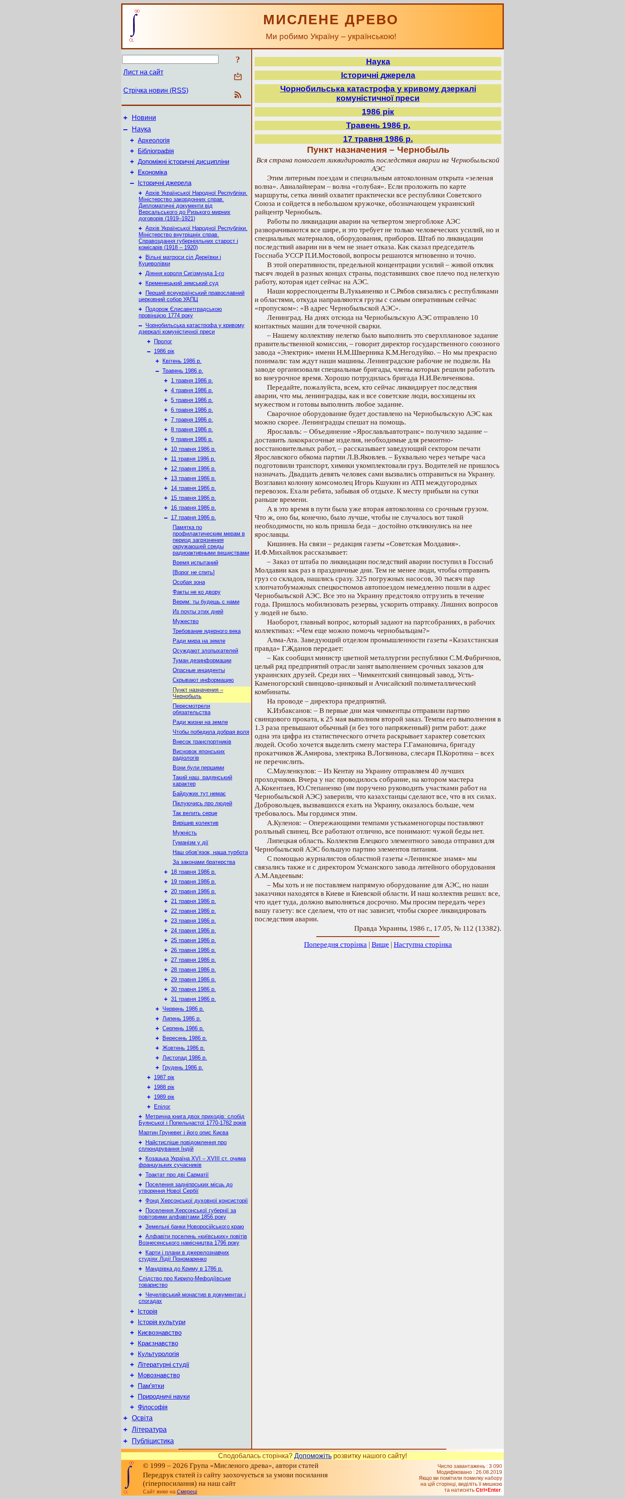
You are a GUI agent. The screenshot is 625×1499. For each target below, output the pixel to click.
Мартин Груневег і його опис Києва (183, 1132)
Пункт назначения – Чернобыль (198, 693)
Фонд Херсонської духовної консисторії (196, 1200)
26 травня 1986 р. (193, 950)
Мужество (186, 621)
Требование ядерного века (207, 631)
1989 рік (164, 1097)
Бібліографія (156, 151)
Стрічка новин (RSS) (155, 90)
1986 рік (164, 351)
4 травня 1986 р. (192, 390)
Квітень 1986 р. (182, 361)
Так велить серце (195, 813)
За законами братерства (204, 862)
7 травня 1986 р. (192, 419)
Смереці (187, 1492)
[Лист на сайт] (237, 77)
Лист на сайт (143, 72)
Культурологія (158, 1354)
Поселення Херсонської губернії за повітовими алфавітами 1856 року (187, 1213)
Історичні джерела (164, 183)
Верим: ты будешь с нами (206, 601)
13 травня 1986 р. (193, 478)
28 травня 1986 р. (193, 969)
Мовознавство (159, 1375)
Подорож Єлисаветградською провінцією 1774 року (180, 312)
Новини (144, 117)
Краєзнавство (158, 1343)
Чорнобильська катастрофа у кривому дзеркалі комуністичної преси (191, 328)
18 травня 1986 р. (193, 872)
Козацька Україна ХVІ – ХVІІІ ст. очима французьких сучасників (192, 1161)
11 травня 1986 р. (193, 459)
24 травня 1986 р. (193, 930)
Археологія (154, 140)
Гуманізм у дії (190, 842)
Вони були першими (198, 767)
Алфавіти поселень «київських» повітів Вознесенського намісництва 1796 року (193, 1239)
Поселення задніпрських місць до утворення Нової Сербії (186, 1187)
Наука (141, 129)
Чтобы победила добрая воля (211, 732)
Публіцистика (153, 1441)
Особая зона (189, 582)
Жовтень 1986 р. (183, 1048)
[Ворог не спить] (194, 572)
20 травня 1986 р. (193, 891)
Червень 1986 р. (183, 1009)
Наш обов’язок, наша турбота (210, 852)
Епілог (162, 1106)
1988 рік (164, 1087)
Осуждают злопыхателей (205, 650)
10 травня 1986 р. (193, 449)
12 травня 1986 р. (193, 468)
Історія (147, 1311)
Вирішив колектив (196, 823)
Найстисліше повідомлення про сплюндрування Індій (183, 1145)
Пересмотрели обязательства (191, 709)
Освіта (142, 1418)
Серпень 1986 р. (183, 1028)
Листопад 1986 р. (184, 1057)
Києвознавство (160, 1332)
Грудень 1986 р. (182, 1067)
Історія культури (161, 1322)
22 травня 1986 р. (193, 911)
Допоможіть (313, 1455)
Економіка (152, 172)
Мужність (185, 832)
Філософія (153, 1407)
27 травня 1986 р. (193, 960)
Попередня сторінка (335, 944)
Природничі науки (164, 1396)
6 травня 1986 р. (192, 410)
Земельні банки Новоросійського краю (194, 1226)
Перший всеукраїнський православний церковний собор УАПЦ (191, 296)
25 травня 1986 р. (193, 940)
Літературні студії (163, 1364)
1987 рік (164, 1077)
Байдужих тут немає (199, 793)
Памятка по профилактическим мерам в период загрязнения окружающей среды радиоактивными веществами (211, 540)
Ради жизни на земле (200, 722)
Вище (380, 944)
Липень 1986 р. (181, 1018)
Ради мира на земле (199, 641)
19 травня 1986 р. (193, 881)
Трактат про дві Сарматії (177, 1174)
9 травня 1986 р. (192, 439)
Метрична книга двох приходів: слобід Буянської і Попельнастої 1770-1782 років (192, 1119)
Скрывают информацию (203, 680)
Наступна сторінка (423, 944)
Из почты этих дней (198, 611)
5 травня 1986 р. (192, 400)
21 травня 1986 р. (193, 901)
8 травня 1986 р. (192, 429)
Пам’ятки (151, 1385)
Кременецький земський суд (182, 283)
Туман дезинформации (202, 660)
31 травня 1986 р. (193, 999)
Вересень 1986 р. (184, 1038)
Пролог (163, 341)
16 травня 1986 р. (193, 507)
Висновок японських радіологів (199, 754)
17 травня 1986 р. (193, 517)
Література (149, 1429)
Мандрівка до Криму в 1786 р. (184, 1268)
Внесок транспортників (202, 741)
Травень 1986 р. (182, 371)
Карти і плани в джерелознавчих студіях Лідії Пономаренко (184, 1255)
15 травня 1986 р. (193, 498)
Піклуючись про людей (202, 803)
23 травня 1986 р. (193, 921)
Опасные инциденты (199, 670)
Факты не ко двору (197, 592)
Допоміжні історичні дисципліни (183, 161)
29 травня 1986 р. (193, 979)
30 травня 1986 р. (193, 989)
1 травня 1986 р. (192, 380)
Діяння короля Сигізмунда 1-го (184, 273)
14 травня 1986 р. (193, 488)
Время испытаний (195, 562)
